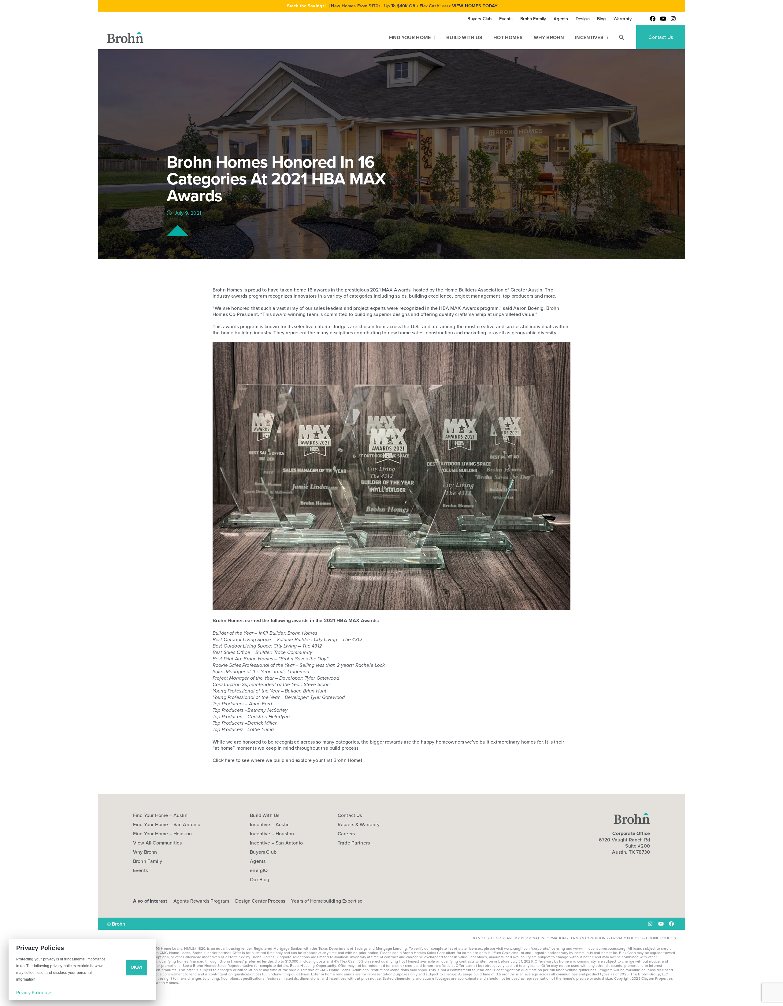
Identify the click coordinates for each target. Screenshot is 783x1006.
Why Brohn (145, 852)
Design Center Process (260, 900)
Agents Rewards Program (201, 900)
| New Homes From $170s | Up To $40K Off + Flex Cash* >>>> (392, 5)
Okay (137, 967)
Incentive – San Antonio (276, 843)
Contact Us (350, 815)
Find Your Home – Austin (160, 815)
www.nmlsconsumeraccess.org (599, 948)
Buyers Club (263, 852)
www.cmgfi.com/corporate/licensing (534, 948)
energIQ (259, 870)
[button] (621, 37)
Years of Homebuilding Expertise (326, 900)
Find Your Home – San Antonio (166, 824)
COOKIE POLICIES (661, 938)
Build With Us (264, 815)
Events (140, 870)
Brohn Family (147, 861)
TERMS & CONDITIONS (588, 938)
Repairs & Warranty (359, 824)
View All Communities (157, 843)
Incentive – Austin (270, 824)
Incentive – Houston (272, 833)
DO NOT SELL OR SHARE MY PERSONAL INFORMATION (519, 938)
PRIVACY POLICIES (627, 938)
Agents (257, 861)
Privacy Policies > (33, 992)
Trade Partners (354, 843)
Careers (346, 833)
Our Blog (259, 879)
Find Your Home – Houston (162, 833)
